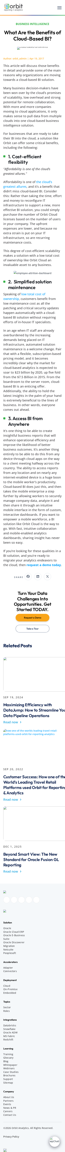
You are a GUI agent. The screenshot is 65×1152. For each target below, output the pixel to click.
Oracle (7, 928)
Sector (7, 1007)
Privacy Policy (11, 1136)
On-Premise (10, 989)
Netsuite (8, 949)
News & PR (9, 1107)
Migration (9, 946)
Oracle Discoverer (13, 942)
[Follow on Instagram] (14, 900)
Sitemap (8, 1082)
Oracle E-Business (14, 935)
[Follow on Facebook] (6, 900)
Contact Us (9, 1114)
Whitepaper (10, 1065)
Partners (8, 1100)
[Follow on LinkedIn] (21, 900)
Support (8, 1079)
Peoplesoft (9, 953)
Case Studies (11, 1072)
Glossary (8, 1057)
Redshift (8, 1039)
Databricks (9, 1025)
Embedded (9, 992)
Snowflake (9, 1029)
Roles (6, 1011)
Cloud (6, 985)
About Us (8, 1097)
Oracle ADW (10, 1032)
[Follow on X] (36, 900)
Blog (5, 1061)
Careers (7, 1111)
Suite (6, 938)
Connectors (10, 971)
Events (7, 1104)
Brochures (9, 1075)
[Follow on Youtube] (29, 900)
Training (8, 1054)
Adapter (8, 967)
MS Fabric (9, 1036)
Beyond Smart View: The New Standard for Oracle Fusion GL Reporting (31, 859)
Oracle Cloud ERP (13, 931)
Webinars (9, 1068)
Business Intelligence (32, 24)
